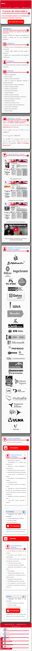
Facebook (8, 639)
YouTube (8, 642)
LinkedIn (8, 635)
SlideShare (8, 646)
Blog (7, 629)
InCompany (14, 448)
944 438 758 (16, 7)
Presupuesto (15, 526)
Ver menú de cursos (15, 22)
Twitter (7, 632)
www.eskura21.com (15, 626)
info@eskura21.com (26, 7)
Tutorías (13, 538)
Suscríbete (8, 529)
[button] (16, 259)
